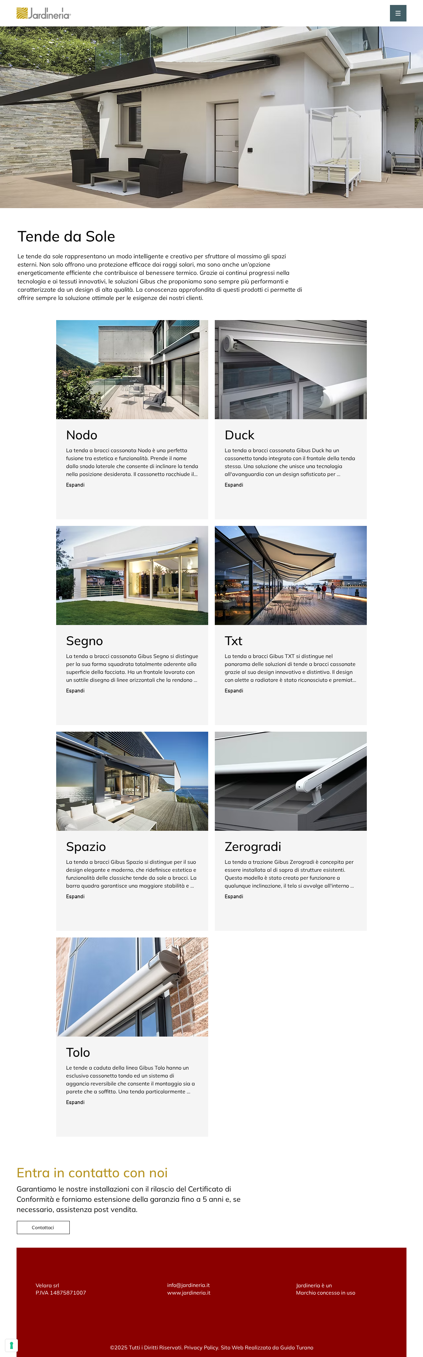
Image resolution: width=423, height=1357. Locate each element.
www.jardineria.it (189, 1292)
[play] (198, 409)
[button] (398, 13)
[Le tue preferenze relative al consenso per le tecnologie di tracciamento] (11, 1345)
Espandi (75, 485)
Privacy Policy (201, 1347)
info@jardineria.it (188, 1285)
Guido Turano (296, 1347)
